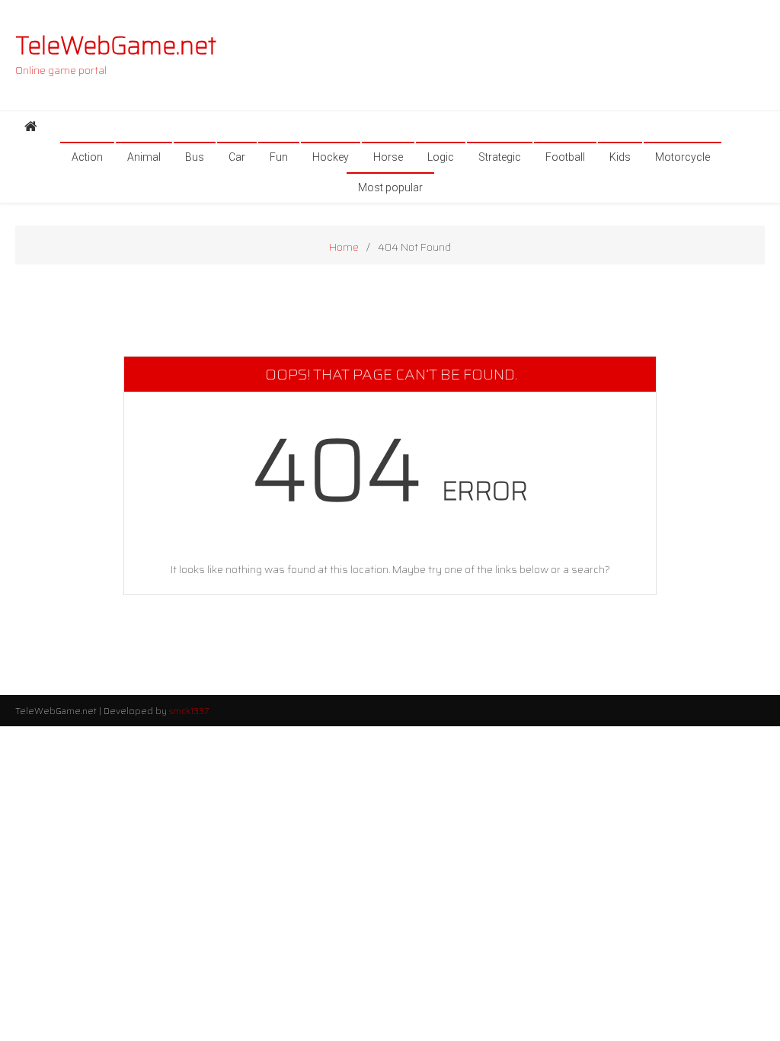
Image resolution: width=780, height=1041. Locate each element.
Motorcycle (682, 157)
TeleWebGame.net (115, 46)
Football (565, 157)
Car (237, 157)
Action (87, 157)
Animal (144, 157)
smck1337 (189, 710)
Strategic (499, 157)
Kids (620, 157)
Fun (279, 157)
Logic (440, 157)
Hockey (330, 157)
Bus (194, 157)
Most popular (390, 187)
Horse (388, 157)
